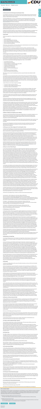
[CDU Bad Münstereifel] (3, 7)
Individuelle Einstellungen (16, 395)
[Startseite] (34, 0)
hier (16, 310)
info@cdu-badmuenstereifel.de (8, 20)
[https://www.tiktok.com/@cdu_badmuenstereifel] (39, 15)
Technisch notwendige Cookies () (11, 395)
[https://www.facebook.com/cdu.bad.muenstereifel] (39, 10)
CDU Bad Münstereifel (7, 2)
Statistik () (8, 398)
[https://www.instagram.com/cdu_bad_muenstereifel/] (39, 13)
